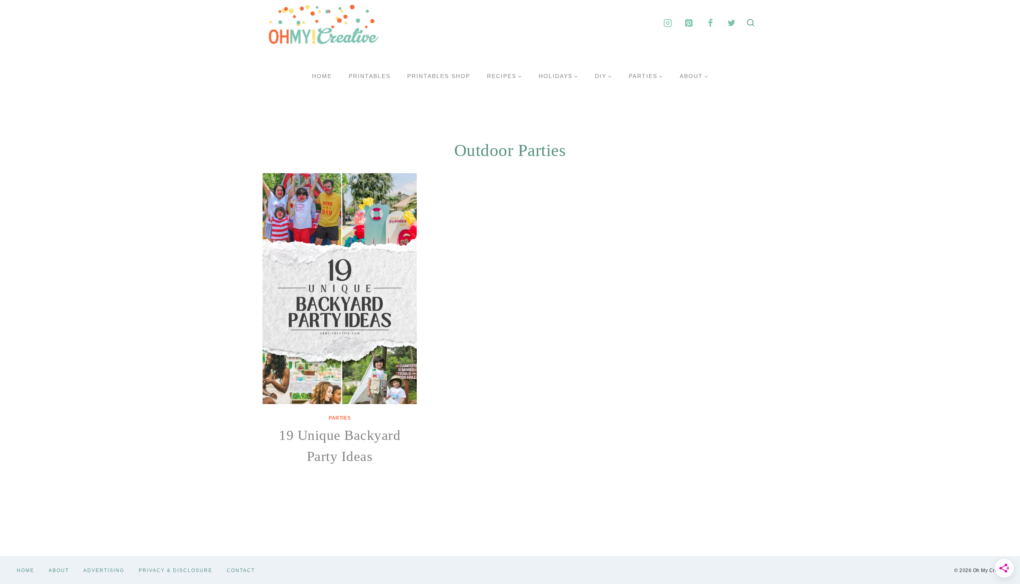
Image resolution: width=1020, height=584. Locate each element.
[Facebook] (710, 22)
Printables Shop (438, 76)
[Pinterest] (689, 22)
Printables (369, 76)
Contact (241, 570)
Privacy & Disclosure (175, 570)
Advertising (103, 570)
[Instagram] (667, 22)
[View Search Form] (750, 23)
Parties (340, 418)
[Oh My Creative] (322, 23)
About (59, 570)
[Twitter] (731, 22)
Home (322, 76)
